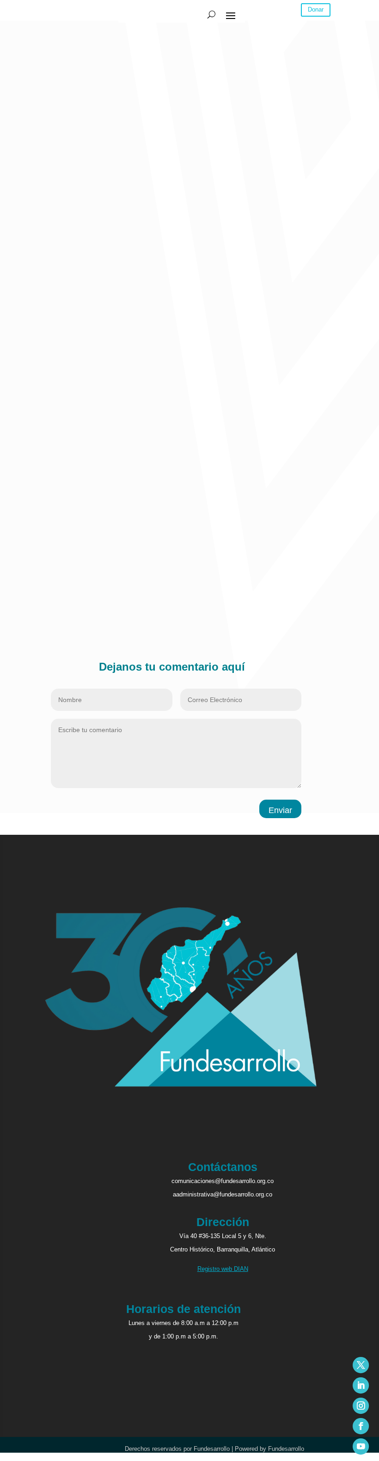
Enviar (280, 810)
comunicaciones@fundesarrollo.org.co (222, 1180)
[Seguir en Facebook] (361, 1426)
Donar (316, 9)
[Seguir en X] (361, 1365)
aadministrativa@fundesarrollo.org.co (222, 1194)
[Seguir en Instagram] (361, 1406)
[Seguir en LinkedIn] (361, 1385)
